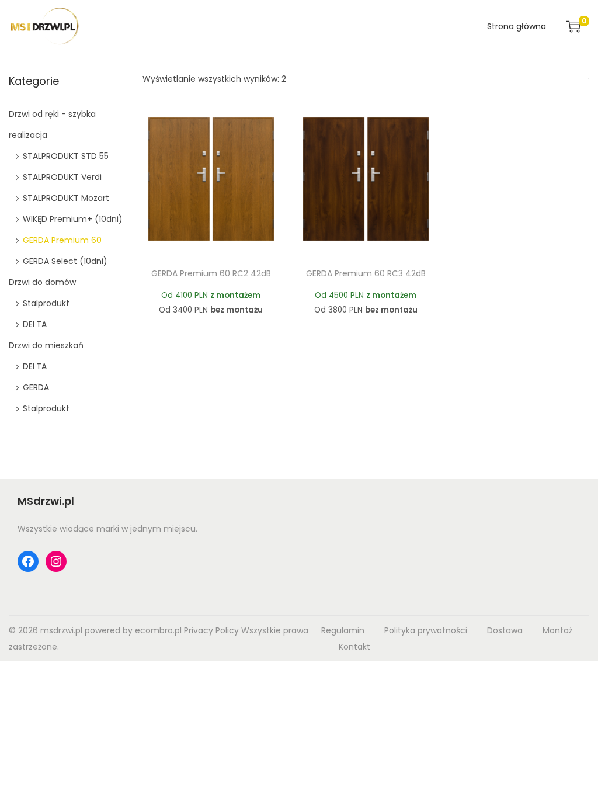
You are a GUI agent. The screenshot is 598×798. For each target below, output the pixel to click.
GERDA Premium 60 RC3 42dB (366, 273)
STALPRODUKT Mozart (66, 198)
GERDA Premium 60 (62, 240)
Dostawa (505, 630)
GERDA (36, 387)
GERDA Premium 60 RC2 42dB (211, 273)
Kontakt (354, 647)
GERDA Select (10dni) (65, 261)
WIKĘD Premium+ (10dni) (73, 219)
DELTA (35, 324)
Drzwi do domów (42, 282)
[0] (573, 26)
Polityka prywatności (425, 630)
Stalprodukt (46, 303)
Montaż (557, 630)
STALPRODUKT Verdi (62, 177)
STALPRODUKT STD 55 (66, 156)
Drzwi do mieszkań (46, 345)
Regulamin (342, 630)
